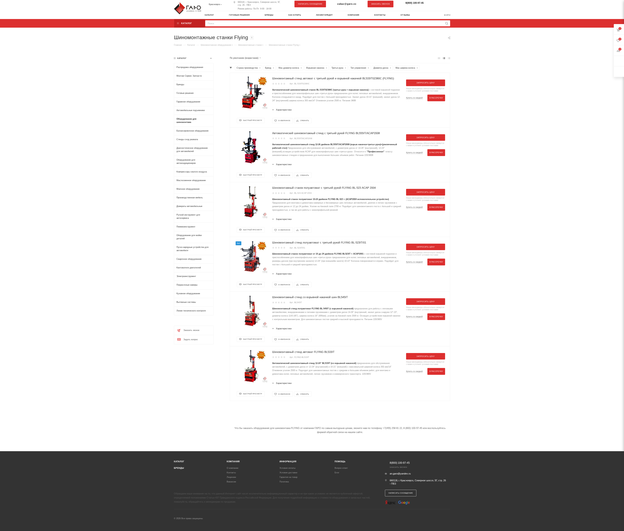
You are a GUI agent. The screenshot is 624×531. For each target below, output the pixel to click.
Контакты (231, 472)
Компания (233, 461)
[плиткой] (439, 58)
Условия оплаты (287, 468)
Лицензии (231, 477)
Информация (288, 461)
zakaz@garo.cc (346, 3)
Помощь (340, 461)
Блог (337, 472)
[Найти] (446, 23)
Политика (284, 481)
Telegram (439, 3)
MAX (446, 3)
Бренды (179, 468)
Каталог (179, 461)
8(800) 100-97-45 (414, 2)
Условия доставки (288, 472)
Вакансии (231, 481)
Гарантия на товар (288, 477)
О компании (232, 468)
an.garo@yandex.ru (400, 473)
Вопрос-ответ (341, 468)
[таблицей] (449, 58)
